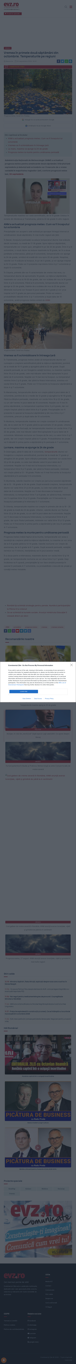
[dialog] (38, 682)
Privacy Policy (49, 698)
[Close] (72, 665)
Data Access (38, 698)
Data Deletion (27, 698)
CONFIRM (23, 691)
